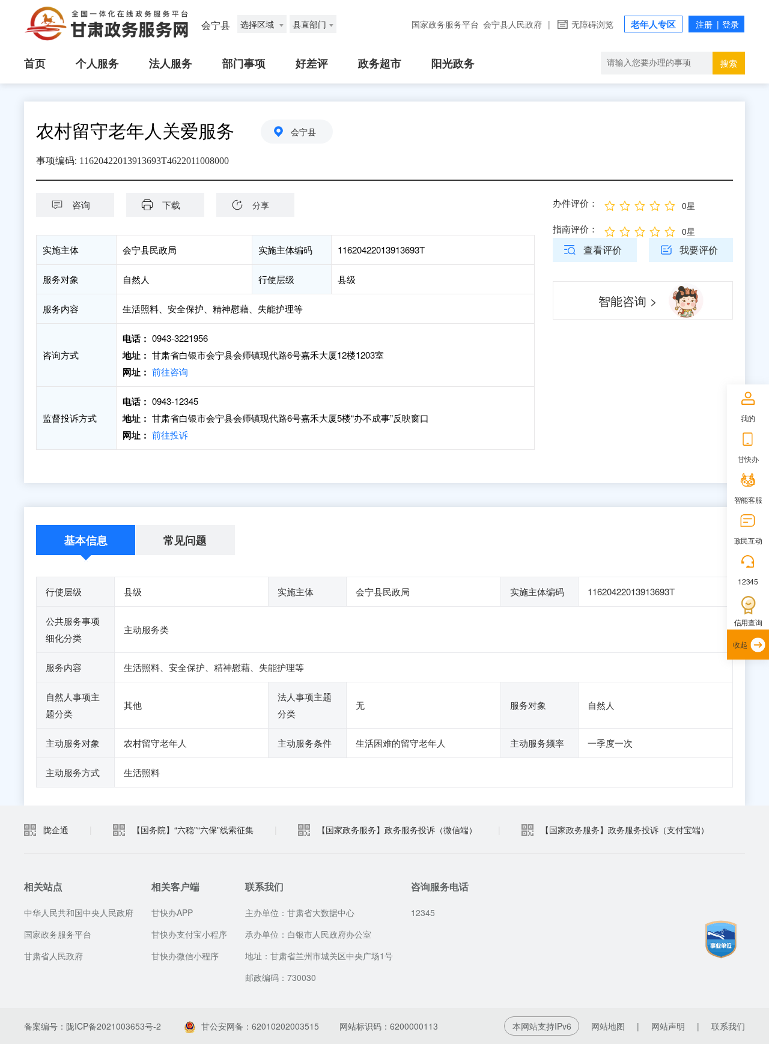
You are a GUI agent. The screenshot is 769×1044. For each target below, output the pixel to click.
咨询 (81, 204)
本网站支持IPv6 (541, 1026)
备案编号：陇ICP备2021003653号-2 (92, 1026)
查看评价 (602, 249)
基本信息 (86, 540)
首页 (35, 63)
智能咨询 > (627, 300)
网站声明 (668, 1026)
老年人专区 (653, 24)
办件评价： (575, 202)
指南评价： (575, 228)
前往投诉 (170, 434)
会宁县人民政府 (512, 24)
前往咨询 (170, 371)
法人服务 (170, 63)
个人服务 (97, 63)
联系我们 (728, 1026)
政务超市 (379, 63)
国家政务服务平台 (445, 24)
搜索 (728, 63)
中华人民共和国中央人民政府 (78, 912)
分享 (260, 205)
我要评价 (698, 249)
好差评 (312, 63)
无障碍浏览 (592, 24)
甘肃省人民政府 (53, 956)
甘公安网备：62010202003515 (260, 1026)
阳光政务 (453, 63)
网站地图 (608, 1026)
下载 (171, 204)
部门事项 (244, 63)
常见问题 (185, 540)
